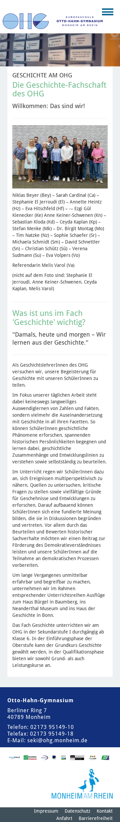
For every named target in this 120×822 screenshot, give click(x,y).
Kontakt (105, 811)
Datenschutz (77, 811)
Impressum (46, 811)
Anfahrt (64, 818)
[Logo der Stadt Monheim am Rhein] (82, 784)
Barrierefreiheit (96, 818)
